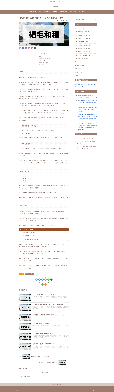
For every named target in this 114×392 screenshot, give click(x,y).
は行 (92, 84)
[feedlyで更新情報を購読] (42, 284)
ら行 (79, 86)
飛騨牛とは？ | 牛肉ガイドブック (86, 97)
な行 (89, 84)
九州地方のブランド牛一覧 (84, 55)
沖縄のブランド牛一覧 (83, 58)
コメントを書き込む (44, 372)
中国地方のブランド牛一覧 (84, 48)
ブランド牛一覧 (80, 28)
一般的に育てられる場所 (44, 58)
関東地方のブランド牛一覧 (84, 38)
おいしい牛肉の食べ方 (81, 61)
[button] (96, 19)
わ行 (82, 86)
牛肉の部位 (79, 72)
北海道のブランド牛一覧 (83, 31)
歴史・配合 (41, 64)
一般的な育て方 (42, 60)
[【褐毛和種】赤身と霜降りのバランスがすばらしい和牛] (26, 48)
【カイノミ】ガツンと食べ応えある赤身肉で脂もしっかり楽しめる (86, 147)
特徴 (40, 56)
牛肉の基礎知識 (80, 65)
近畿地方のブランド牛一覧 (84, 41)
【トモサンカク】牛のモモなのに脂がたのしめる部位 (86, 142)
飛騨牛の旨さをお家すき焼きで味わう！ (87, 95)
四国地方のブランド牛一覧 (84, 51)
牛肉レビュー (79, 75)
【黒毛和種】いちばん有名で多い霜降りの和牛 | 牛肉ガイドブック (87, 109)
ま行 (95, 84)
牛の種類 (22, 273)
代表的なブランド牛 (43, 62)
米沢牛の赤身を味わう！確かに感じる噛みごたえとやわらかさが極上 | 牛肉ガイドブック (87, 127)
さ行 (82, 84)
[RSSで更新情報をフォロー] (45, 284)
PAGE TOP (57, 384)
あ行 (76, 84)
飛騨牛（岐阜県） (82, 100)
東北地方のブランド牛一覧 (84, 35)
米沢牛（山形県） (82, 107)
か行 (79, 84)
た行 (85, 84)
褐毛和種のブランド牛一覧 (52, 197)
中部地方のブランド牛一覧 (84, 45)
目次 (42, 53)
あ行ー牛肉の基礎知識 (30, 273)
